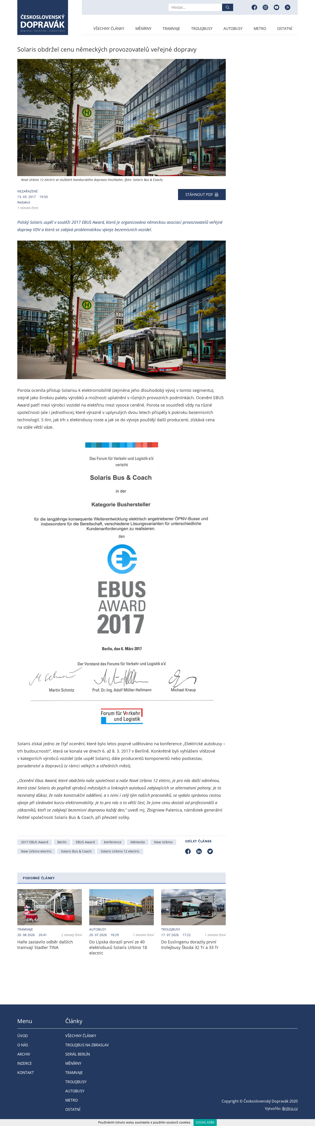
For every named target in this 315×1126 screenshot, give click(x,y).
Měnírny (143, 28)
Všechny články (108, 28)
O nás (22, 1044)
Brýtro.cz (290, 1108)
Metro (260, 28)
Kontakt (25, 1072)
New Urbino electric (36, 851)
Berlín (62, 842)
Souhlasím (205, 1122)
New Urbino (163, 842)
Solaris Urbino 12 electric (120, 851)
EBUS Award (85, 842)
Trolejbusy (201, 28)
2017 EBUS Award (34, 842)
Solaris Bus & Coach (76, 851)
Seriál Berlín (77, 1054)
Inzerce (24, 1063)
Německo (138, 842)
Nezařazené (27, 191)
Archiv (23, 1054)
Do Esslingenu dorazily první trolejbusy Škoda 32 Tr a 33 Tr (190, 944)
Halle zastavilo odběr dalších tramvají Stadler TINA (45, 944)
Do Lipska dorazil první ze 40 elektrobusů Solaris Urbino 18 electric (118, 947)
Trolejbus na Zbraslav (87, 1044)
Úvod (22, 1035)
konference (112, 842)
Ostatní (284, 28)
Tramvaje (171, 28)
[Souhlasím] (309, 1122)
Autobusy (233, 28)
